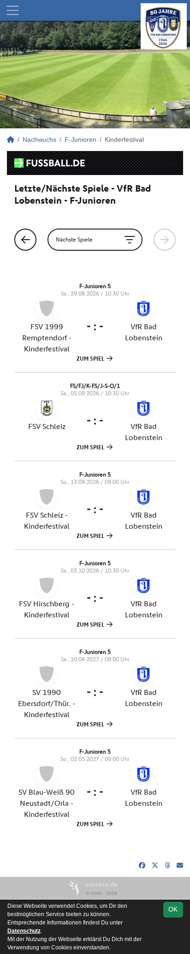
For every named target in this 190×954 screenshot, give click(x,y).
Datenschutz (24, 931)
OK (173, 909)
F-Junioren (80, 139)
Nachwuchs (39, 139)
